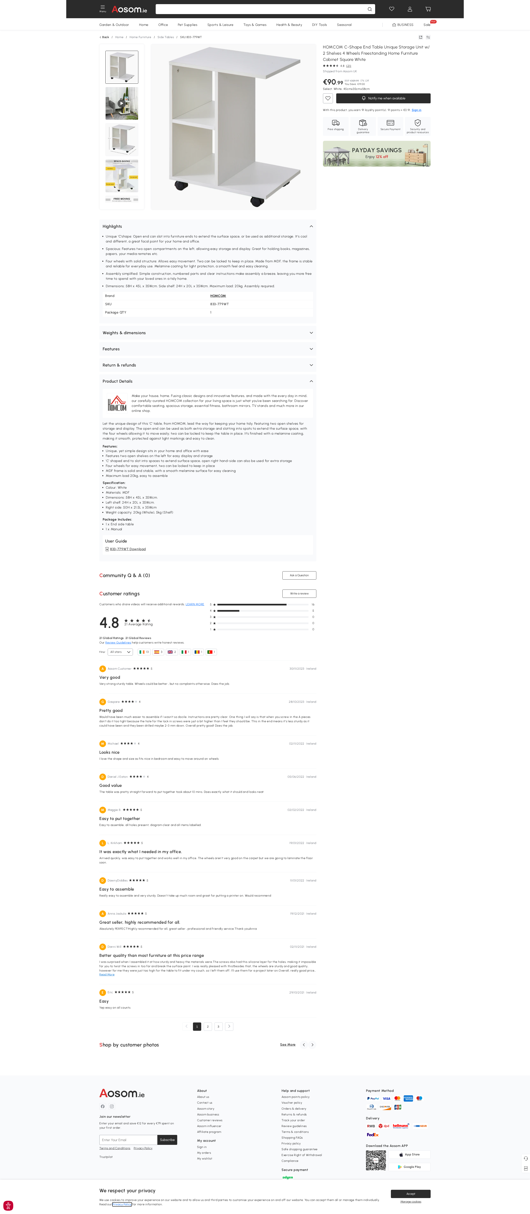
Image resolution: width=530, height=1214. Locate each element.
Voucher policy (292, 1102)
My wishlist (204, 1158)
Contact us (204, 1102)
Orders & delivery (294, 1108)
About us (203, 1097)
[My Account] (409, 9)
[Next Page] (229, 1026)
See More (288, 1044)
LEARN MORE (195, 604)
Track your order (293, 1120)
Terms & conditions (295, 1132)
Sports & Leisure (220, 25)
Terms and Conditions (114, 1148)
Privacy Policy (143, 1148)
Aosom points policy (296, 1097)
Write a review (299, 593)
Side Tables (166, 37)
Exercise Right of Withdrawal (302, 1155)
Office (163, 25)
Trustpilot (106, 1157)
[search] (369, 9)
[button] (207, 226)
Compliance (290, 1161)
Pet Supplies (187, 25)
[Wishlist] (391, 9)
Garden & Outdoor (114, 25)
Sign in (202, 1147)
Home (143, 25)
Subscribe (167, 1140)
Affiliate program (209, 1132)
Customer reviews (210, 1120)
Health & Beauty (289, 25)
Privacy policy (291, 1143)
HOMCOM (218, 296)
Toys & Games (254, 25)
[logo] (129, 9)
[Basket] (428, 9)
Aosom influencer (209, 1126)
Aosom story (205, 1108)
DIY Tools (319, 25)
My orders (204, 1153)
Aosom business (208, 1114)
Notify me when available (386, 98)
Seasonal (344, 25)
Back (105, 37)
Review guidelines (294, 1126)
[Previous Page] (186, 1026)
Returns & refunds (294, 1114)
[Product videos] (122, 103)
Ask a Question (299, 575)
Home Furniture (140, 37)
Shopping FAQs (292, 1137)
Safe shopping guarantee (300, 1149)
